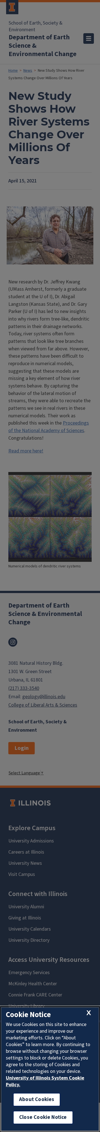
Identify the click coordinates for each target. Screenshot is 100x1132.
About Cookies (36, 1099)
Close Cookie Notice (43, 1117)
